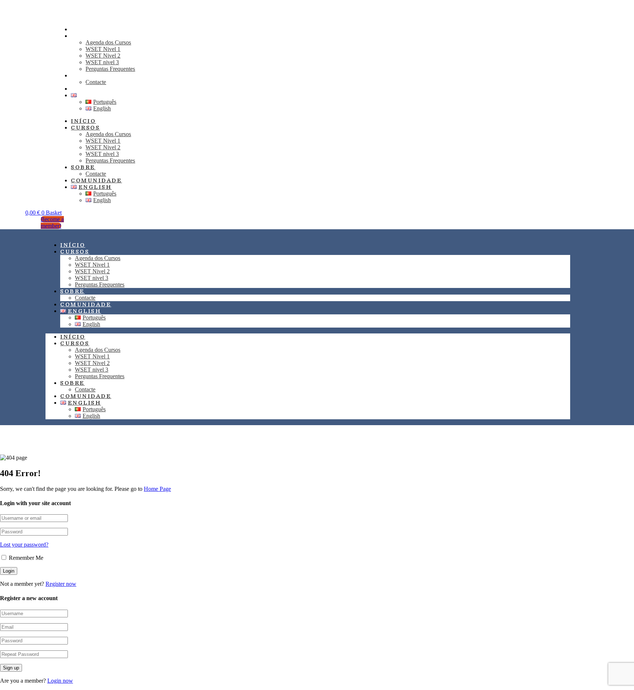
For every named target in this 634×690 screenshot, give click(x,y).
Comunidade (96, 180)
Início (83, 121)
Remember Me (25, 558)
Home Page (157, 489)
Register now (60, 584)
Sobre (83, 75)
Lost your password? (24, 544)
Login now (60, 681)
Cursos (85, 36)
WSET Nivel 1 (102, 49)
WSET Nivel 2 (102, 55)
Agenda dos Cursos (108, 42)
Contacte (95, 174)
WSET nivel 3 (102, 62)
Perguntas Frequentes (110, 69)
